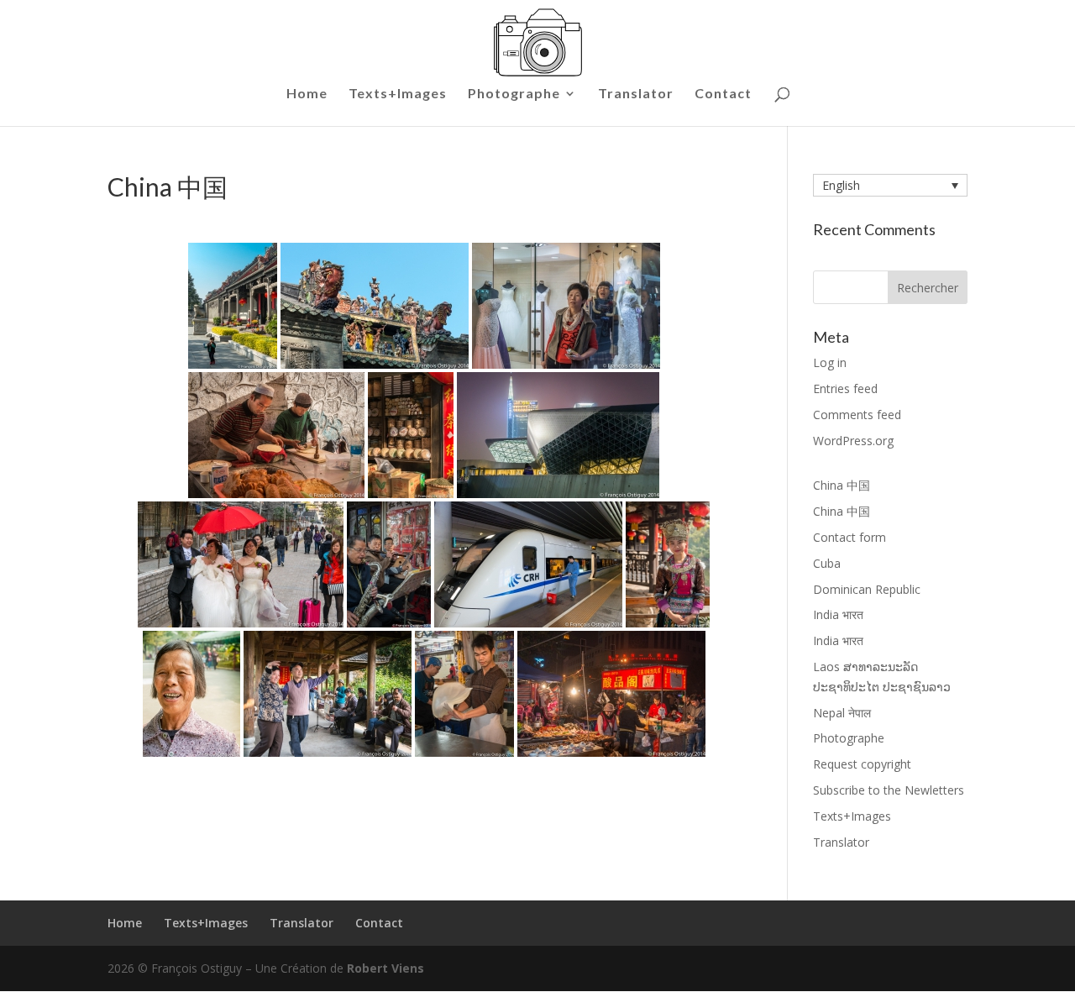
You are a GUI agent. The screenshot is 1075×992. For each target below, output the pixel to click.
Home (307, 94)
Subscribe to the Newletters (888, 790)
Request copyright (862, 764)
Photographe (514, 94)
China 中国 (841, 485)
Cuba (827, 563)
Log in (830, 362)
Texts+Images (398, 94)
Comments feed (857, 415)
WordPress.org (853, 441)
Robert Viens (385, 968)
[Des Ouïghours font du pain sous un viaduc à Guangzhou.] (276, 435)
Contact (723, 94)
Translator (636, 94)
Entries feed (845, 388)
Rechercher (927, 288)
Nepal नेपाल (842, 713)
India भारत (838, 614)
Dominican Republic (866, 589)
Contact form (849, 537)
